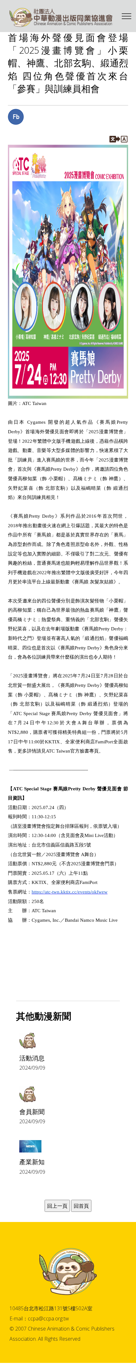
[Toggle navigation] (127, 16)
